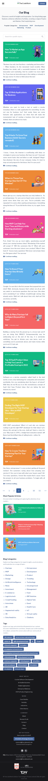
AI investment (22, 665)
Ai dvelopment (25, 661)
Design (8, 579)
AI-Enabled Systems (24, 682)
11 (40, 491)
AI (32, 641)
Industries (24, 705)
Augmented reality (12, 610)
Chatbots (30, 617)
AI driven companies (10, 661)
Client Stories (24, 708)
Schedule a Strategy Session (24, 739)
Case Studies (24, 699)
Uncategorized (32, 586)
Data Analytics (10, 617)
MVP (31, 25)
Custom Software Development (24, 679)
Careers (24, 722)
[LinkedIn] (22, 750)
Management (32, 589)
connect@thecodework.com (24, 742)
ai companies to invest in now (13, 649)
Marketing (20, 28)
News (7, 586)
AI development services (25, 657)
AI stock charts (19, 669)
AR (6, 607)
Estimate (42, 3)
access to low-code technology (25, 637)
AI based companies (10, 645)
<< (4, 491)
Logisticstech (10, 596)
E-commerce (9, 593)
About (24, 716)
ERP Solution (31, 596)
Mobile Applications (24, 685)
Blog (24, 725)
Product (28, 28)
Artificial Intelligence (13, 582)
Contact (24, 728)
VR (6, 614)
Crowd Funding (10, 600)
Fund (28, 593)
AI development (9, 657)
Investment (9, 589)
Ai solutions (8, 669)
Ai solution (33, 665)
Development (39, 25)
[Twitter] (25, 750)
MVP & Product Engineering (24, 692)
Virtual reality (32, 614)
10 (34, 491)
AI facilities (36, 661)
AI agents (39, 641)
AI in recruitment (9, 665)
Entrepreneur (23, 25)
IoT (28, 610)
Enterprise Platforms (24, 689)
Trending (30, 579)
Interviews (9, 603)
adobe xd (7, 641)
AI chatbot (23, 645)
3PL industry (8, 637)
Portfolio (24, 702)
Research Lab (24, 719)
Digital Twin (31, 600)
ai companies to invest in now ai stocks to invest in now (21, 653)
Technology (31, 582)
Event (29, 603)
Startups (8, 568)
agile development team (21, 641)
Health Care (31, 607)
